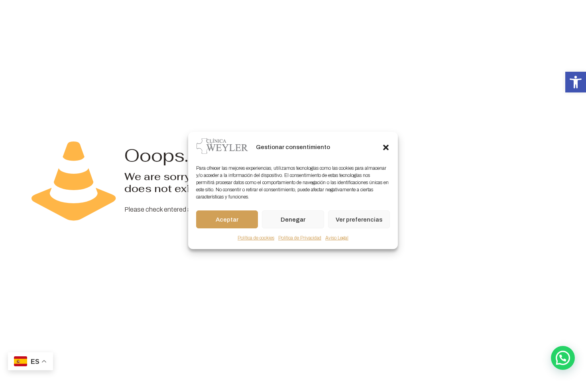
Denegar (293, 219)
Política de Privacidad (299, 238)
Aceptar (227, 219)
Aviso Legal (336, 238)
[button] (575, 82)
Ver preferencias (359, 219)
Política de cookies (256, 238)
